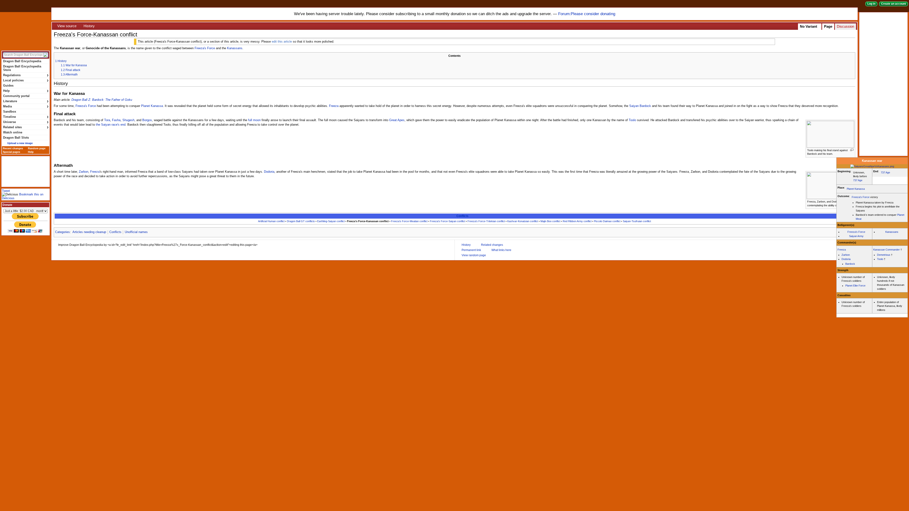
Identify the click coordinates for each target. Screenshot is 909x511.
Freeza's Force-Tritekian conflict (486, 221)
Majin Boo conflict (550, 221)
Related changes (492, 245)
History (89, 26)
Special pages (11, 151)
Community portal (16, 96)
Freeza (334, 106)
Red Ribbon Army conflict (577, 221)
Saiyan (634, 106)
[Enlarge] (852, 150)
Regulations (26, 75)
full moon (254, 120)
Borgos (147, 120)
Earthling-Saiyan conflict (331, 221)
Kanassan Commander (886, 249)
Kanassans (234, 48)
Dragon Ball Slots (16, 137)
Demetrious (883, 254)
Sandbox (9, 111)
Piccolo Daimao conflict (607, 221)
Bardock (645, 106)
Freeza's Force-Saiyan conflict (447, 221)
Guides (8, 85)
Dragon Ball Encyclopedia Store (22, 68)
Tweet (6, 191)
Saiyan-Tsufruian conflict (637, 221)
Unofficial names (136, 232)
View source (66, 26)
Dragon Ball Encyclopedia (25, 30)
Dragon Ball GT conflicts (301, 221)
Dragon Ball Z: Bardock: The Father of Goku (101, 99)
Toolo (632, 120)
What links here (501, 250)
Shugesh (128, 120)
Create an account (893, 3)
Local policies (26, 80)
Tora (107, 120)
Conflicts (462, 216)
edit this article (282, 41)
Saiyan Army (856, 236)
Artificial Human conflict (271, 221)
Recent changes (13, 148)
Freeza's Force (205, 48)
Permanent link (471, 250)
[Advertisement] (884, 84)
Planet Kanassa (152, 106)
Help (26, 90)
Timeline (26, 116)
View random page (474, 255)
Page (828, 26)
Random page (36, 148)
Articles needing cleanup (89, 232)
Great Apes (397, 120)
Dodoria (269, 171)
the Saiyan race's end (110, 124)
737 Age (857, 180)
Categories (62, 232)
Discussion (845, 26)
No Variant (808, 26)
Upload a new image (20, 143)
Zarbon (83, 171)
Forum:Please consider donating (586, 14)
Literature (26, 101)
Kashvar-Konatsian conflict (522, 221)
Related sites (26, 127)
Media (26, 106)
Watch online (12, 132)
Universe (26, 121)
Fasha (116, 120)
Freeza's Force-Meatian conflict (409, 221)
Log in (871, 3)
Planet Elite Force (855, 285)
